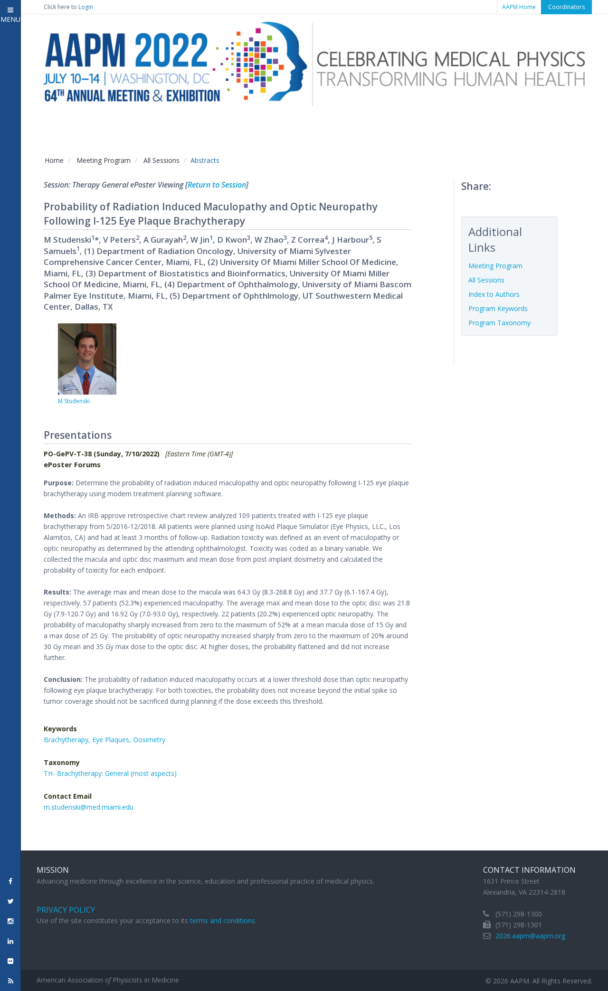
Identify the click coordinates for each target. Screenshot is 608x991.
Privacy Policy (66, 910)
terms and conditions (222, 920)
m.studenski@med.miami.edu (88, 807)
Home (54, 160)
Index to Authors (494, 294)
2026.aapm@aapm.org (530, 935)
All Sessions (161, 160)
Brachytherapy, (68, 739)
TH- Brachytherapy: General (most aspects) (110, 773)
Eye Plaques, (112, 739)
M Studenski (74, 401)
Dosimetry (149, 739)
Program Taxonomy (499, 322)
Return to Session (217, 184)
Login (85, 7)
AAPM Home (519, 7)
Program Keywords (498, 308)
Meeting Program (103, 160)
